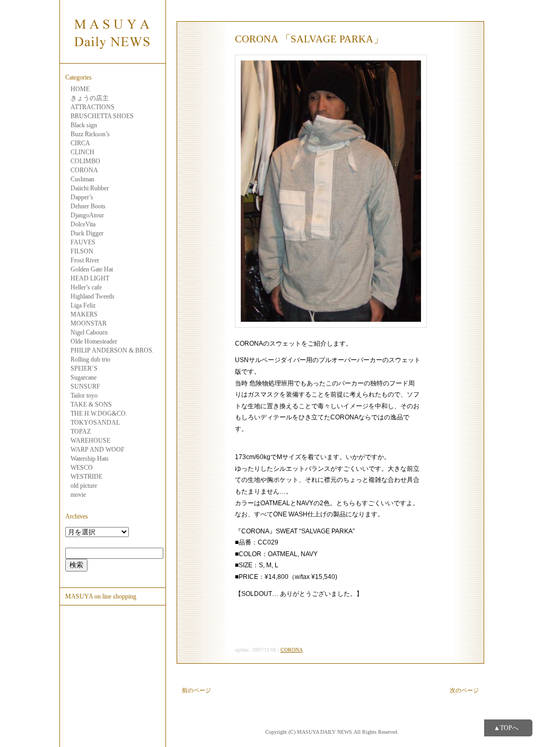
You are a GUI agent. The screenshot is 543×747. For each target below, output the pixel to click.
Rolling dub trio (90, 359)
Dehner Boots (88, 206)
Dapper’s (82, 197)
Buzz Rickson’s (90, 134)
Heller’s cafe (86, 287)
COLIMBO (85, 161)
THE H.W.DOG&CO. (99, 413)
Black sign (84, 125)
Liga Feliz (83, 305)
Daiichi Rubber (90, 188)
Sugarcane (84, 377)
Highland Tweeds (93, 296)
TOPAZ (81, 431)
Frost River (85, 260)
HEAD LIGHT (90, 278)
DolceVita (83, 224)
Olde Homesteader (94, 341)
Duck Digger (87, 233)
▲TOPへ (506, 728)
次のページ (464, 690)
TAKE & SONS (91, 404)
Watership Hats (90, 458)
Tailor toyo (84, 395)
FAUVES (83, 242)
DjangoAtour (87, 215)
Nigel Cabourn (89, 332)
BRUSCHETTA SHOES (102, 116)
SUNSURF (85, 386)
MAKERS (84, 314)
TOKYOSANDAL (95, 422)
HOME (80, 89)
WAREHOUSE (90, 440)
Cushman (82, 179)
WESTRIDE (86, 476)
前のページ (196, 690)
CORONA (84, 170)
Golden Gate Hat (92, 269)
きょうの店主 (90, 98)
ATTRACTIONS (93, 107)
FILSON (82, 251)
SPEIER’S (84, 368)
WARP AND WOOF (98, 449)
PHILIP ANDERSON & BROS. (112, 350)
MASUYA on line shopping (100, 596)
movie (78, 494)
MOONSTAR (89, 323)
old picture (84, 485)
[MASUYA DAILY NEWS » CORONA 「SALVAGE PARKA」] (112, 57)
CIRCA (80, 143)
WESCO (82, 467)
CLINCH (82, 152)
